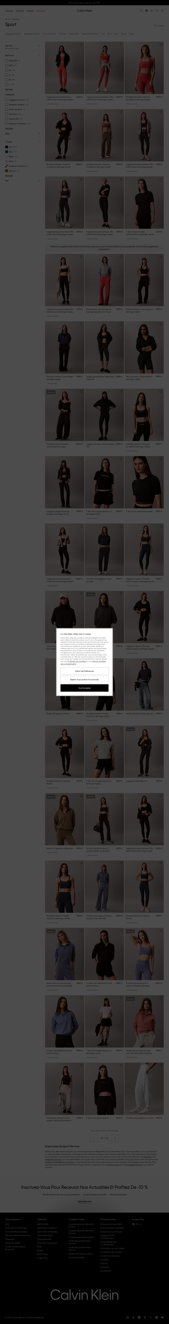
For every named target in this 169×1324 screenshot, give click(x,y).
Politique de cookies (77, 661)
